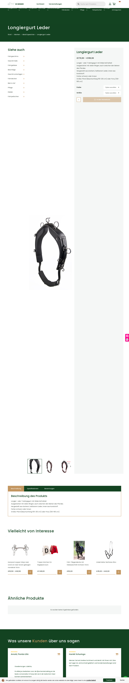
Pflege (10, 88)
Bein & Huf (11, 83)
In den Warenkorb (103, 100)
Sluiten (122, 680)
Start (10, 34)
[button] (59, 572)
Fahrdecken (12, 79)
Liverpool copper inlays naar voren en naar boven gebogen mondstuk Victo (19, 565)
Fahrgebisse (12, 65)
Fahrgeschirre (13, 56)
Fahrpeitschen (13, 96)
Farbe (79, 87)
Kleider (10, 92)
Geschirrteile (12, 61)
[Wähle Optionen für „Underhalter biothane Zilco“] (118, 572)
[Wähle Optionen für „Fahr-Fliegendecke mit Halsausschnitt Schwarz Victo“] (89, 572)
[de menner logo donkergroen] (16, 4)
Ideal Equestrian (28, 34)
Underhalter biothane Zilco (106, 562)
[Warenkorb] (114, 4)
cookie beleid (91, 680)
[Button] (110, 3)
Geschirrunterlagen (15, 74)
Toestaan (109, 680)
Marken (17, 34)
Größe (79, 93)
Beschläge (12, 70)
